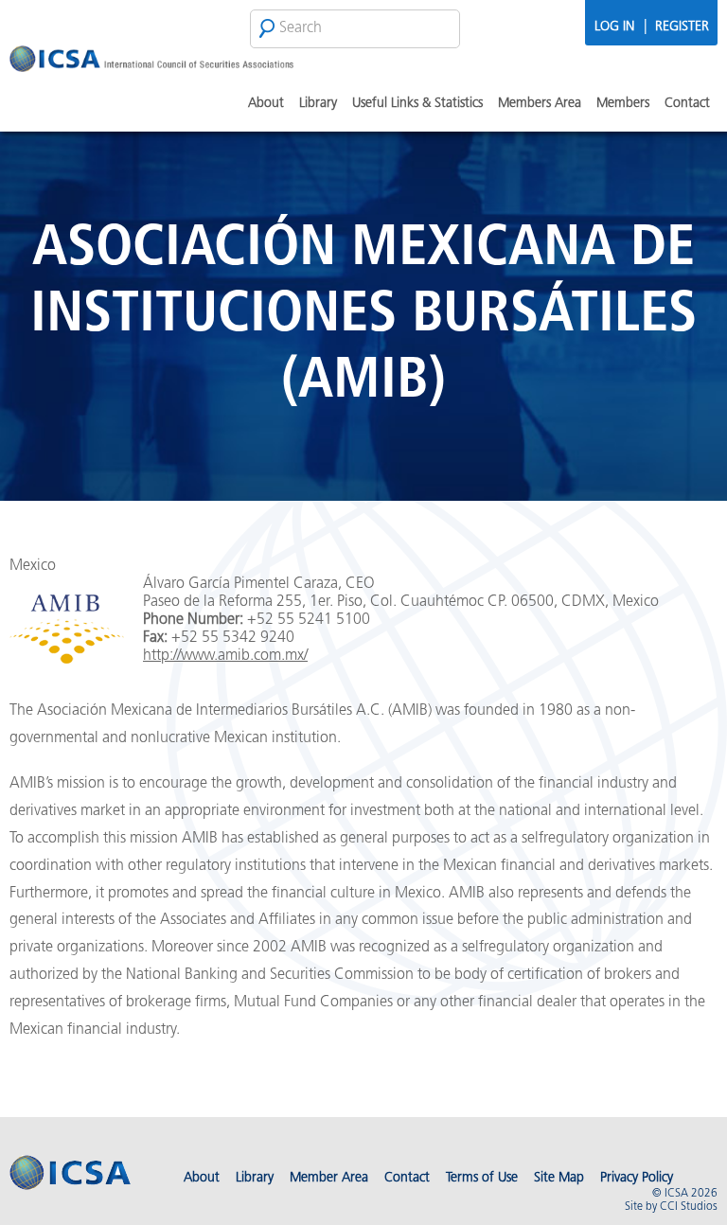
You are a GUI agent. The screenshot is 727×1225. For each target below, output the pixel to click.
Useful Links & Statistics (417, 104)
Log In (614, 27)
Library (318, 104)
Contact (687, 104)
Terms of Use (482, 1178)
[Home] (151, 61)
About (266, 104)
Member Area (329, 1178)
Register (682, 27)
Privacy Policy (636, 1178)
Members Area (539, 104)
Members (622, 104)
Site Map (559, 1178)
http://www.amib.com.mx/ (225, 656)
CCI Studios (689, 1207)
